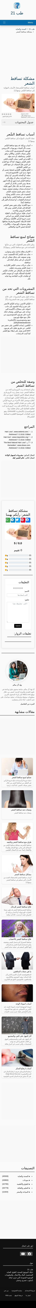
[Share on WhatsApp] (8, 520)
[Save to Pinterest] (23, 520)
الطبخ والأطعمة (22, 1184)
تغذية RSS (9, 1295)
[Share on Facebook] (28, 520)
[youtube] (23, 1254)
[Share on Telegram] (13, 520)
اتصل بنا (28, 1295)
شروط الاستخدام (30, 1290)
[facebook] (29, 1254)
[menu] (4, 22)
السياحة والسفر (22, 1192)
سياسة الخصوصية (17, 1290)
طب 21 (31, 29)
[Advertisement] (18, 55)
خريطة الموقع (19, 1295)
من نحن (6, 1290)
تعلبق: (27, 600)
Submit (18, 626)
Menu (30, 22)
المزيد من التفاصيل (27, 704)
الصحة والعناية (23, 1176)
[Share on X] (18, 520)
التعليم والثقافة (22, 1188)
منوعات (25, 1180)
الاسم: (26, 591)
